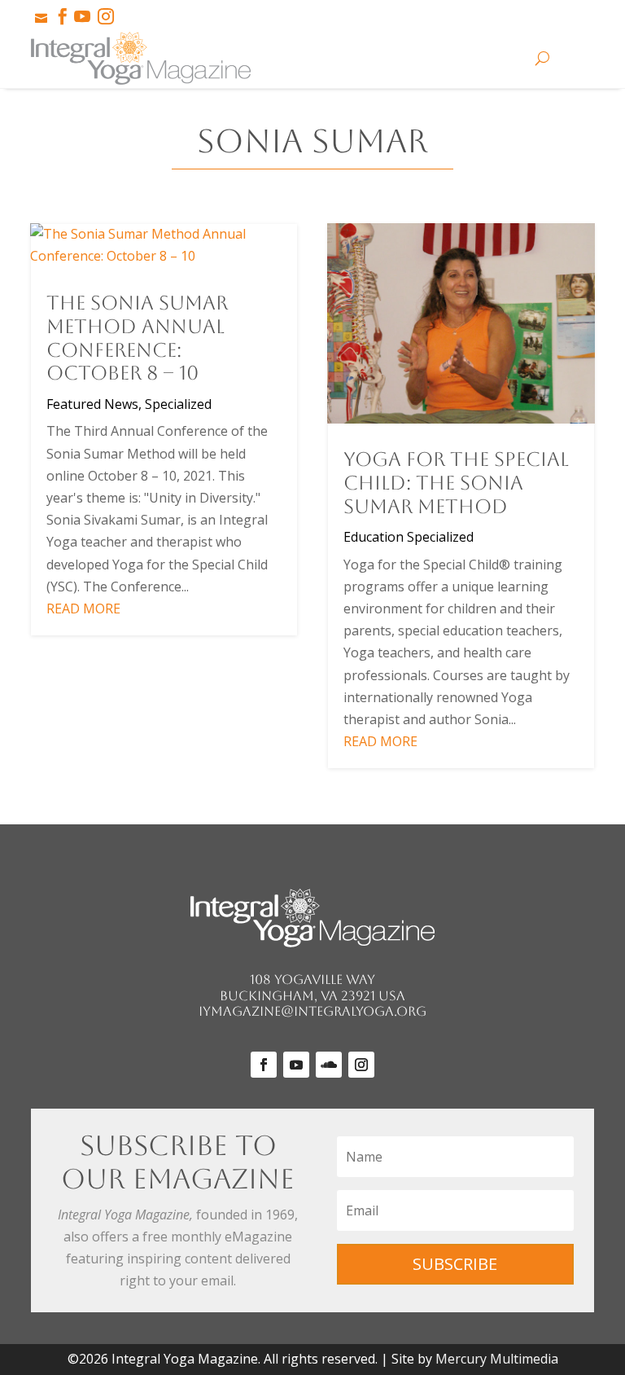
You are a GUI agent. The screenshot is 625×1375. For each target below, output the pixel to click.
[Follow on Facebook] (264, 1065)
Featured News (92, 404)
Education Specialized (408, 537)
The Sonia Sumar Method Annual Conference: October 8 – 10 (137, 338)
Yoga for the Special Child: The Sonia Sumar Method (456, 483)
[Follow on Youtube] (296, 1065)
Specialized (178, 404)
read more (83, 608)
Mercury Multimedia (496, 1359)
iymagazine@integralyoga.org (312, 1011)
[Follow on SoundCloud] (329, 1065)
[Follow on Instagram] (361, 1065)
